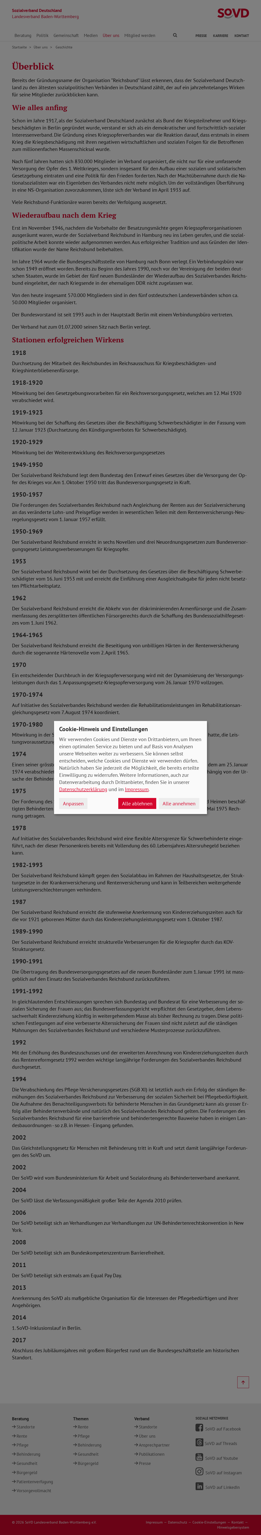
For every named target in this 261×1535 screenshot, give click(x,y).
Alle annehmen (179, 803)
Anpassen (73, 803)
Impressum (137, 789)
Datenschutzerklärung (83, 789)
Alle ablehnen (137, 803)
